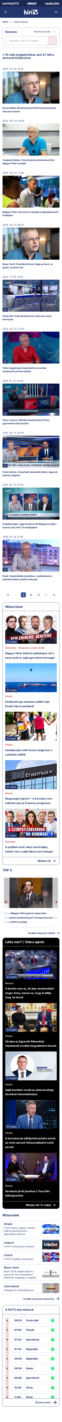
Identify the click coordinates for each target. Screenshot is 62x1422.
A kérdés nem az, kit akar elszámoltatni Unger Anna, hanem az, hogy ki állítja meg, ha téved (29, 993)
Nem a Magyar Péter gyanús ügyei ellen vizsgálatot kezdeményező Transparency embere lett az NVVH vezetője (30, 917)
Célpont (9, 1242)
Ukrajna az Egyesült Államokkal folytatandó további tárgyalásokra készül (30, 1043)
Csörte (8, 1255)
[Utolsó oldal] (53, 594)
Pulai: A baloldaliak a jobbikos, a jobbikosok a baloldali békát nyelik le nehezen (27, 578)
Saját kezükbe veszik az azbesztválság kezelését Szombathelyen (29, 1092)
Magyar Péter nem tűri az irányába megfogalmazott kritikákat (30, 214)
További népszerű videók (41, 933)
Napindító (32, 1349)
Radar (29, 1368)
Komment (10, 841)
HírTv (5, 21)
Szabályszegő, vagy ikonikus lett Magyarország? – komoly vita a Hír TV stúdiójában (30, 526)
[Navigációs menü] (6, 12)
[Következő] (46, 594)
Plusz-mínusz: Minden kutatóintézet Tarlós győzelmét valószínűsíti (26, 422)
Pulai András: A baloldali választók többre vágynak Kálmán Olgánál (30, 474)
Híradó (8, 696)
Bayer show (11, 1267)
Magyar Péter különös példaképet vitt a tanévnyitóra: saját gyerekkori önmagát (30, 655)
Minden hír (44, 860)
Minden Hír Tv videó (38, 1205)
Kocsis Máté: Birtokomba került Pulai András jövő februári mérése (29, 110)
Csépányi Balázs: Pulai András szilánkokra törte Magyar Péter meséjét (28, 162)
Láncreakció (11, 1286)
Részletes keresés (42, 31)
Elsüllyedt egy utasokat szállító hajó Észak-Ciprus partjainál (27, 704)
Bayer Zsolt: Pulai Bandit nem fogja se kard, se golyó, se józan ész (28, 266)
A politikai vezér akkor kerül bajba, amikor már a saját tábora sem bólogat (29, 849)
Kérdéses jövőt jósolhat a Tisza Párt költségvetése (27, 1193)
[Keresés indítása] (52, 40)
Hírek (29, 1387)
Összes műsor (43, 1402)
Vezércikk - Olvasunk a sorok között (25, 647)
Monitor (9, 983)
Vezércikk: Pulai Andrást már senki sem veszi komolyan (27, 318)
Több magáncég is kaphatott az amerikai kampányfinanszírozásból (24, 370)
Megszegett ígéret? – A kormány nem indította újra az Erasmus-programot (28, 801)
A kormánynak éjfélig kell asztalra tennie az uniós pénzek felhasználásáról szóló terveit (30, 1143)
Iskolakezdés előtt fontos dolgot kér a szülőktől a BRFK (28, 752)
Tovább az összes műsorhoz (38, 1298)
